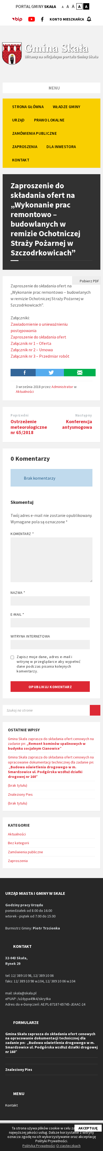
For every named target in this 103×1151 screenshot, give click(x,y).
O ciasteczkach (68, 1145)
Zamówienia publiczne (25, 852)
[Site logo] (12, 64)
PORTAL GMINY (36, 6)
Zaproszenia (18, 860)
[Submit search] (95, 710)
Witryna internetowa (30, 636)
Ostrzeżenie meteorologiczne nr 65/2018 (29, 427)
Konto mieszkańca (67, 19)
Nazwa (18, 592)
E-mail (17, 614)
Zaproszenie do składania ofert (38, 337)
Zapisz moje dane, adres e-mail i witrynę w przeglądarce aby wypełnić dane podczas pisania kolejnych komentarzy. (49, 664)
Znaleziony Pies (20, 794)
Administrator (62, 386)
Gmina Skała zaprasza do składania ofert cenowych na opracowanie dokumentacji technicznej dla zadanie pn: (51, 767)
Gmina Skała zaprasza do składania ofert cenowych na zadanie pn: (51, 743)
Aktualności (25, 391)
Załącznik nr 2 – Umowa (32, 349)
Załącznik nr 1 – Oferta (31, 343)
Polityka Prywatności (38, 1145)
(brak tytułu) (17, 785)
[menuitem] (28, 106)
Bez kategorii (18, 842)
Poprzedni (20, 415)
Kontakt (11, 1105)
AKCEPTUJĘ (88, 1128)
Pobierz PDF (89, 281)
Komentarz (22, 533)
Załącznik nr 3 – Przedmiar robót (40, 356)
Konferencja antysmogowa (77, 424)
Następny (83, 415)
